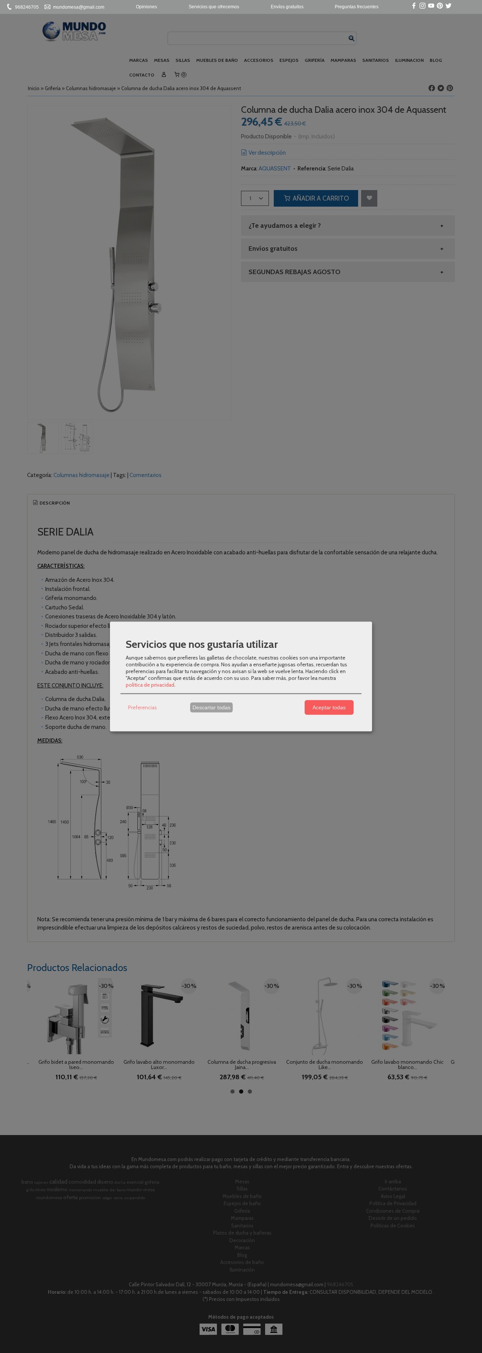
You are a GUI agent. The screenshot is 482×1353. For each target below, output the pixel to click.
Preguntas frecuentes (356, 6)
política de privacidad (150, 684)
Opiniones (146, 6)
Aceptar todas (329, 707)
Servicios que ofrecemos (214, 6)
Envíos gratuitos (287, 6)
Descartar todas (211, 707)
